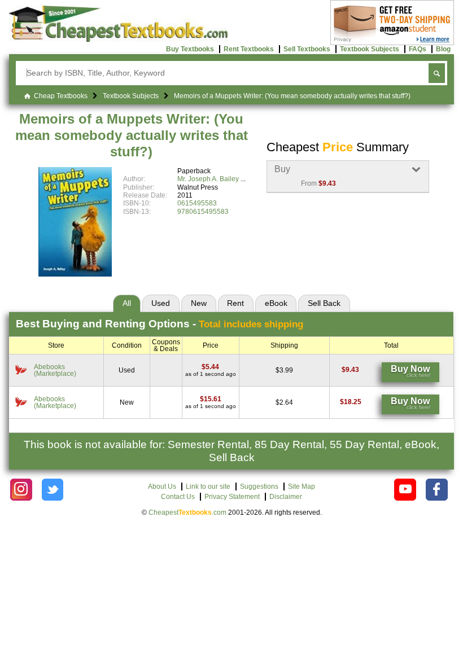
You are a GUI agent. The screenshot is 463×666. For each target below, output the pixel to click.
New (199, 303)
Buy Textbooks (190, 49)
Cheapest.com (187, 512)
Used (160, 303)
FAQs (417, 49)
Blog (443, 49)
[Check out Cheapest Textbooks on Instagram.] (21, 490)
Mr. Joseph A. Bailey (208, 179)
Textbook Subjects (369, 49)
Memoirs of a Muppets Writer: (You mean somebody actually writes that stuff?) (131, 135)
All (127, 303)
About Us (162, 486)
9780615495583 (203, 212)
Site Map (301, 486)
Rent (235, 303)
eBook (276, 303)
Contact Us (178, 497)
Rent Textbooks (249, 49)
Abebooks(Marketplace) (55, 370)
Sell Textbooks (306, 49)
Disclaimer (285, 497)
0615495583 (197, 203)
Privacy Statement (232, 497)
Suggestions (259, 486)
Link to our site (208, 486)
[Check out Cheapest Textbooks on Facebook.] (437, 490)
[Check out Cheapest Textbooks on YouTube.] (405, 490)
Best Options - (159, 324)
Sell (324, 303)
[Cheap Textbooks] (118, 39)
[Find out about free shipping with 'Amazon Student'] (392, 43)
